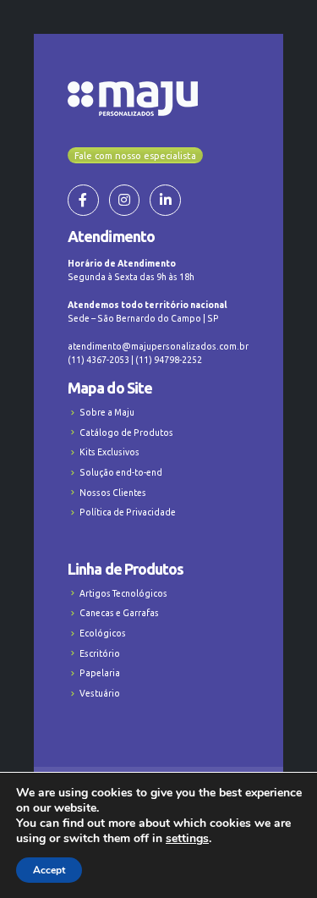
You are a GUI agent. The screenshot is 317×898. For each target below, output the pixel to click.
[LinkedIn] (165, 200)
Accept (49, 870)
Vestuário (99, 693)
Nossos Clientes (112, 493)
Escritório (99, 653)
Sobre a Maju (106, 412)
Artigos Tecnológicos (123, 593)
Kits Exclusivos (109, 452)
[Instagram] (124, 200)
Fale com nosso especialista (135, 156)
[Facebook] (83, 200)
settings (187, 838)
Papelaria (99, 673)
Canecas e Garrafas (119, 613)
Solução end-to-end (120, 472)
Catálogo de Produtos (126, 432)
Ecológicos (102, 633)
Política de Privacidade (127, 512)
